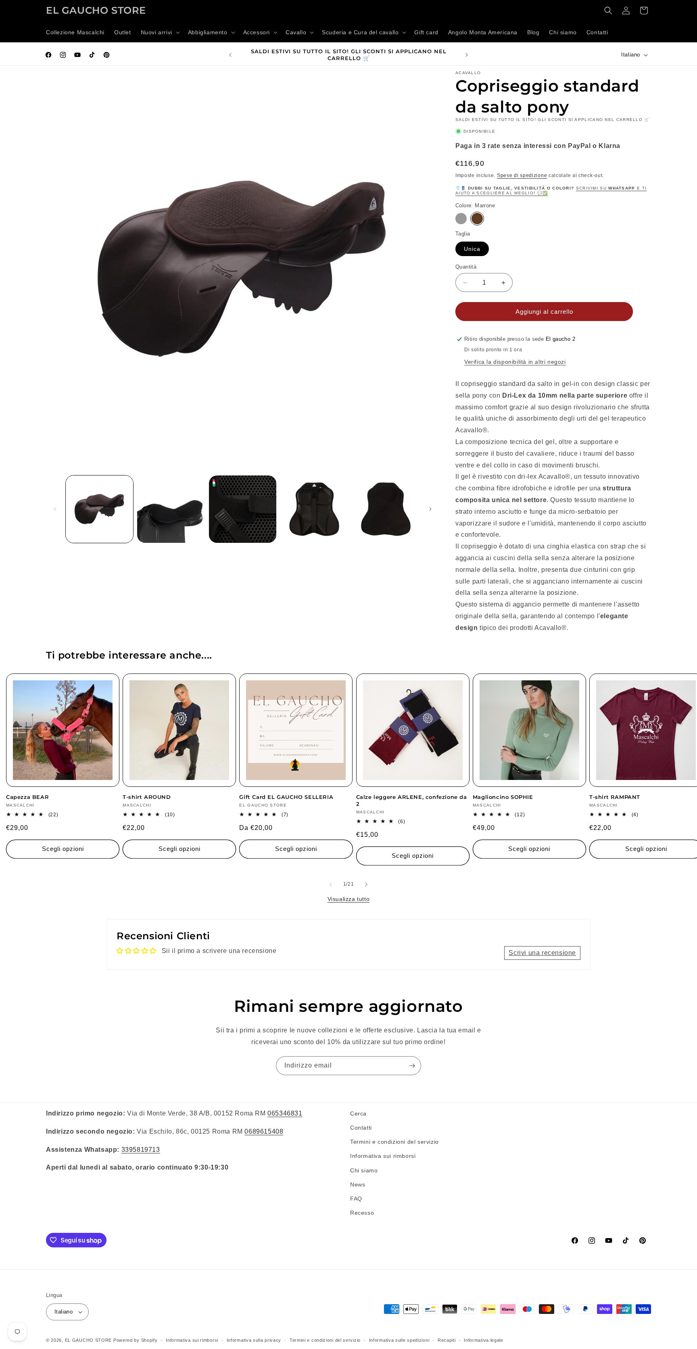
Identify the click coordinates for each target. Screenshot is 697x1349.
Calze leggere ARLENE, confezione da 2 (411, 800)
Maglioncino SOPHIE (503, 797)
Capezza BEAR (27, 797)
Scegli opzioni (63, 848)
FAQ (356, 1198)
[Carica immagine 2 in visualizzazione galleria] (171, 509)
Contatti (361, 1127)
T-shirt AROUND (147, 797)
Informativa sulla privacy (254, 1340)
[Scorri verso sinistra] (55, 509)
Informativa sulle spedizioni (399, 1340)
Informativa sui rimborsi (382, 1156)
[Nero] (461, 218)
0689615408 (263, 1131)
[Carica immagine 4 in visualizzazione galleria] (314, 509)
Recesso (362, 1212)
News (357, 1184)
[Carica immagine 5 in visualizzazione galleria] (385, 509)
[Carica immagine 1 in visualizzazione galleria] (99, 509)
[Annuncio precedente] (230, 55)
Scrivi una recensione (542, 952)
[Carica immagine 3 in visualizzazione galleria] (242, 509)
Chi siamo (364, 1170)
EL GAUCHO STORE (88, 1340)
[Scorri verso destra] (430, 509)
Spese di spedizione (522, 175)
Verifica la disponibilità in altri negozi (515, 362)
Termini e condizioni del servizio (394, 1141)
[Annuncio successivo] (467, 55)
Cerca (358, 1113)
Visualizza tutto (349, 899)
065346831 (284, 1113)
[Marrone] (477, 218)
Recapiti (447, 1340)
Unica (472, 249)
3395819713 (140, 1149)
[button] (159, 32)
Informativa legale (483, 1340)
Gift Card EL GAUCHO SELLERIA (286, 797)
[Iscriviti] (412, 1065)
